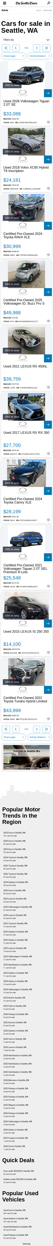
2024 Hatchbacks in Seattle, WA (17, 1057)
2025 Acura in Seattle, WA (15, 1024)
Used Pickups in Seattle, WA (15, 1236)
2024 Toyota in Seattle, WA (15, 859)
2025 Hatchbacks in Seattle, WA (17, 1065)
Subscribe (47, 10)
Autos (4, 10)
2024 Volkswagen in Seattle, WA (17, 991)
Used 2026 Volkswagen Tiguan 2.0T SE (26, 102)
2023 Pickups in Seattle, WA (15, 1090)
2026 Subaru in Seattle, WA (15, 1131)
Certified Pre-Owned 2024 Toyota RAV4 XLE (22, 235)
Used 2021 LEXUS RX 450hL (25, 366)
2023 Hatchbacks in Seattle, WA (17, 966)
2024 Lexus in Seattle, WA (14, 916)
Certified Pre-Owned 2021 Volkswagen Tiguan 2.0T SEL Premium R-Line (25, 569)
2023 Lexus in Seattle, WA (14, 900)
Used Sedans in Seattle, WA (15, 1220)
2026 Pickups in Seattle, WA (15, 1114)
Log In (38, 10)
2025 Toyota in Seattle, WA (15, 867)
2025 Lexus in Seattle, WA (14, 949)
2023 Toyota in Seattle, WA (15, 925)
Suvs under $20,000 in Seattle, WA (18, 1172)
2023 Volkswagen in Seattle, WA (17, 958)
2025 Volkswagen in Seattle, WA (17, 908)
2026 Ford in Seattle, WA (14, 1147)
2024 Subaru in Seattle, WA (15, 982)
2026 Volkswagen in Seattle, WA (17, 1123)
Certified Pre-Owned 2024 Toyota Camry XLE (22, 500)
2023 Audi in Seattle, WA (14, 999)
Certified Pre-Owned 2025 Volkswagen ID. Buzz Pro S (24, 301)
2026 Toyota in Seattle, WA (15, 875)
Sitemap (26, 1244)
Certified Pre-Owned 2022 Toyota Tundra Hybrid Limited (25, 699)
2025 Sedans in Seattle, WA (15, 933)
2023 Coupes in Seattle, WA (15, 1139)
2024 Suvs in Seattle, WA (14, 842)
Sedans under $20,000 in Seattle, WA (19, 1180)
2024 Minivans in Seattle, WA (16, 1081)
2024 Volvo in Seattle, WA (14, 1040)
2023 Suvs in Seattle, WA (14, 850)
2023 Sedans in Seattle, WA (15, 974)
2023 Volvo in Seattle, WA (14, 1007)
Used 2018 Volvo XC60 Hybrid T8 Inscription (26, 169)
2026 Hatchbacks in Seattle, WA (17, 1073)
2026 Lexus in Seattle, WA (14, 1048)
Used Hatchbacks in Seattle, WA (17, 1228)
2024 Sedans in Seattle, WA (15, 883)
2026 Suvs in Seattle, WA (14, 892)
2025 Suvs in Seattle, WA (14, 834)
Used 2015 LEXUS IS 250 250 (26, 631)
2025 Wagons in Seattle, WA (15, 1106)
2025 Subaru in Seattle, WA (15, 941)
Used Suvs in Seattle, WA (14, 1211)
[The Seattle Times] (26, 3)
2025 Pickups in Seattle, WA (15, 1098)
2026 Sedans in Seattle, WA (15, 1032)
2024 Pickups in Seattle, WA (15, 1015)
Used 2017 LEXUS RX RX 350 (26, 432)
